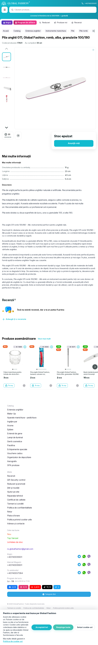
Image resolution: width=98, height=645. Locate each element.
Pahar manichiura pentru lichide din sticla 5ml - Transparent (12, 374)
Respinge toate (63, 627)
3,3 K (14, 587)
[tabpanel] (49, 315)
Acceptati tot (42, 627)
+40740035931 (90, 3)
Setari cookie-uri (85, 627)
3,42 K (36, 587)
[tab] (9, 300)
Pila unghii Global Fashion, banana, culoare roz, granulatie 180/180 (40, 374)
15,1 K (49, 587)
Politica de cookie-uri (13, 641)
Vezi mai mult (44, 338)
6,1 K (25, 587)
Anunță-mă (74, 143)
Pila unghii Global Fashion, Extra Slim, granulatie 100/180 (68, 373)
